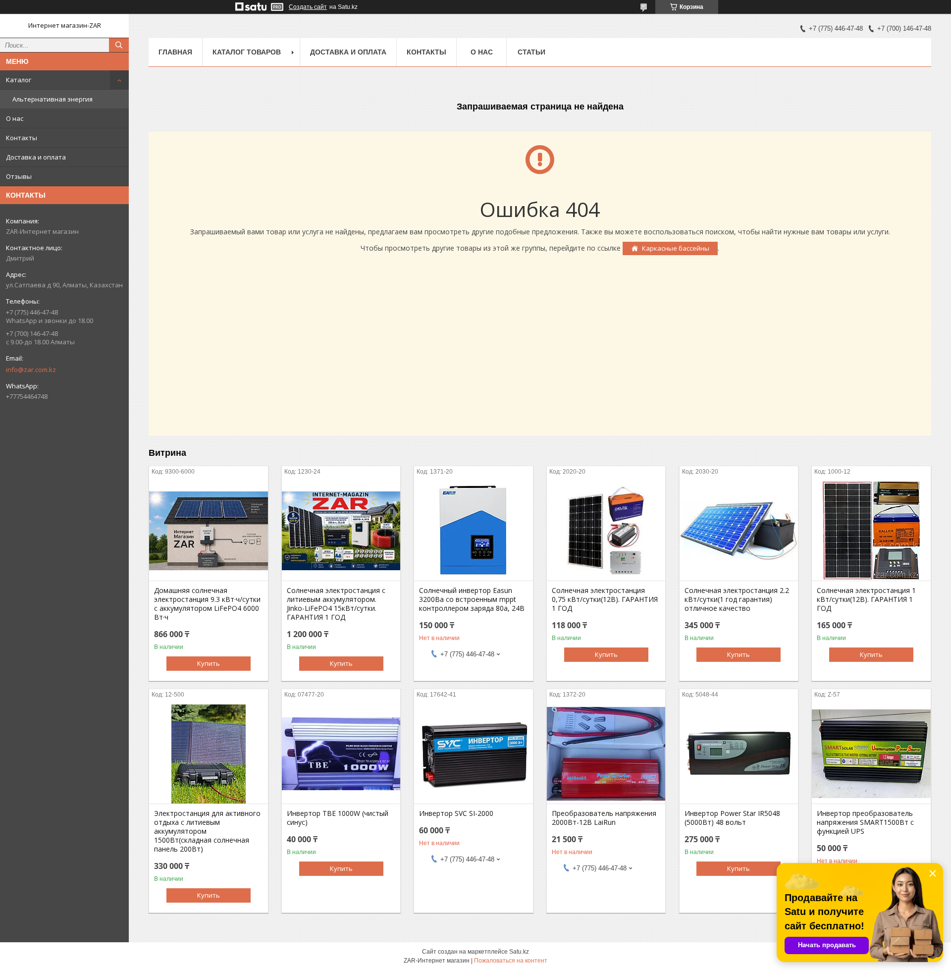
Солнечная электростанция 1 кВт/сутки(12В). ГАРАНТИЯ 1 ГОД (866, 599)
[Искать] (119, 45)
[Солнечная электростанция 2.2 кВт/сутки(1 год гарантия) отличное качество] (739, 531)
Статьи (531, 52)
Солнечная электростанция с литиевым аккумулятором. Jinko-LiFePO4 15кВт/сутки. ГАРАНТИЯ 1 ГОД (336, 604)
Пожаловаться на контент (510, 960)
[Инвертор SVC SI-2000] (473, 754)
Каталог (18, 79)
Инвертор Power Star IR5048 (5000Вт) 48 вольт (732, 818)
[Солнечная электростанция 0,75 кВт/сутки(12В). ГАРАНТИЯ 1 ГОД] (606, 531)
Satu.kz (519, 951)
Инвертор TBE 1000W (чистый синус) (337, 818)
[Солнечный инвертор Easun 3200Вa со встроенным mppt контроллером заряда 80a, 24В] (473, 531)
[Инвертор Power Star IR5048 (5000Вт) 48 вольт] (739, 754)
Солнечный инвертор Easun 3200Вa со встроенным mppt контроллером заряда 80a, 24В (472, 599)
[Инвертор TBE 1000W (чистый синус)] (341, 754)
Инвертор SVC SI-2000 (456, 813)
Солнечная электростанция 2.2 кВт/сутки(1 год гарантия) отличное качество (737, 599)
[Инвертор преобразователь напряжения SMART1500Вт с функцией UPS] (871, 754)
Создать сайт (308, 6)
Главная (175, 52)
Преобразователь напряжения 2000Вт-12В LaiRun (604, 818)
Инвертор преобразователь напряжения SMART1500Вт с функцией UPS (865, 822)
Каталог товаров (246, 52)
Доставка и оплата (36, 157)
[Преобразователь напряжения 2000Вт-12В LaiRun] (606, 754)
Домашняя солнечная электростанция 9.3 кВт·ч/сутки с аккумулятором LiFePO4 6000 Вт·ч (207, 604)
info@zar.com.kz (31, 369)
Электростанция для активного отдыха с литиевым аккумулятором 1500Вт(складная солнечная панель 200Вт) (207, 831)
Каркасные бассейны (675, 248)
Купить (208, 663)
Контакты (21, 137)
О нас (14, 118)
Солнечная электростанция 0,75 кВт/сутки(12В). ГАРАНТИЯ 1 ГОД (605, 599)
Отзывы (19, 176)
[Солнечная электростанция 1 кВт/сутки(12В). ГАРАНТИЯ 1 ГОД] (871, 531)
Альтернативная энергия (52, 99)
